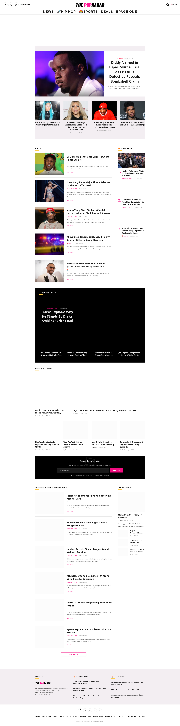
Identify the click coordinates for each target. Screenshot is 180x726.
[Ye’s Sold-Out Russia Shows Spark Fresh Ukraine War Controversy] (103, 343)
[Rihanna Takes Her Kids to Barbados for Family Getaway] (123, 552)
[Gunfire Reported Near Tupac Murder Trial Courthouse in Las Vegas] (104, 110)
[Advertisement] (90, 32)
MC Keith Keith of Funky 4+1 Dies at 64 (130, 516)
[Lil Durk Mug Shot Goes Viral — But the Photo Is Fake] (49, 164)
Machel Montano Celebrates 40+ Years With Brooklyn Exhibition (88, 577)
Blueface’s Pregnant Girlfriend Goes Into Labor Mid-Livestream (89, 689)
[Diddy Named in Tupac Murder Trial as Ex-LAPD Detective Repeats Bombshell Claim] (69, 74)
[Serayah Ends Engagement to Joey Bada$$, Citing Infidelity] (132, 430)
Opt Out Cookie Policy (127, 716)
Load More (73, 654)
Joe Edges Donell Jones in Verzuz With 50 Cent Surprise (129, 354)
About (37, 716)
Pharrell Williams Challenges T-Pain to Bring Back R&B (87, 524)
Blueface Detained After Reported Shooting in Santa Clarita (47, 444)
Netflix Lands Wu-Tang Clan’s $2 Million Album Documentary (49, 411)
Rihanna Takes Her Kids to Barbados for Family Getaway (137, 551)
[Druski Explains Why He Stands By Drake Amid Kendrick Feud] (109, 315)
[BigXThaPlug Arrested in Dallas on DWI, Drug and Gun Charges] (109, 390)
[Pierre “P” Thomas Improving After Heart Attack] (49, 610)
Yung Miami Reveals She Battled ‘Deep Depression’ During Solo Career (133, 230)
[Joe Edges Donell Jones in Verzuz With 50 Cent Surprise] (129, 343)
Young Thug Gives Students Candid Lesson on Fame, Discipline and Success (88, 212)
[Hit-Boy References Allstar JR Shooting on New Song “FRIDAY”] (131, 160)
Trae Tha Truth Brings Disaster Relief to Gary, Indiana (73, 444)
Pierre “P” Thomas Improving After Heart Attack (89, 604)
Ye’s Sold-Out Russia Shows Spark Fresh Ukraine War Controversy (103, 354)
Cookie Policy (110, 716)
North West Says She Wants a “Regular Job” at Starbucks (47, 123)
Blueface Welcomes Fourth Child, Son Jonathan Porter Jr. (132, 123)
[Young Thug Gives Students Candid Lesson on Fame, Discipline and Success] (49, 218)
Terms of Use (98, 716)
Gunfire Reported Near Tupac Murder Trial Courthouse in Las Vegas (104, 125)
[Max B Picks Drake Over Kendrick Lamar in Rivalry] (104, 430)
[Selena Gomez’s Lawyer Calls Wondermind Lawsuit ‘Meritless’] (123, 542)
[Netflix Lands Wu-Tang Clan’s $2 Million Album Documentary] (52, 390)
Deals (107, 11)
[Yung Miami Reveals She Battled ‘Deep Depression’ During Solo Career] (131, 218)
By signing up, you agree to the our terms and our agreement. (91, 475)
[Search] (168, 5)
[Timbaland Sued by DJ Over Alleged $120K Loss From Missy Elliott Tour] (49, 271)
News (48, 11)
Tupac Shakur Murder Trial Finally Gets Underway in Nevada (86, 682)
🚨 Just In (70, 243)
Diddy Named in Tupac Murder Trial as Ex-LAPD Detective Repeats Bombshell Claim (124, 72)
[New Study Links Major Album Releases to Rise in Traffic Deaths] (49, 191)
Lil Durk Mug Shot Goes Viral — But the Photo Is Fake (88, 158)
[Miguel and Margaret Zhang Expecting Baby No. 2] (123, 533)
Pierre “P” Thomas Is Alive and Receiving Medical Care (89, 497)
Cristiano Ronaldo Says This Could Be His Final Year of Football (127, 684)
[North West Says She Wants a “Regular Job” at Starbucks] (47, 110)
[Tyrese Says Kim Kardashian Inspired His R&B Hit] (49, 637)
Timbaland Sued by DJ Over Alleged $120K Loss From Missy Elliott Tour (86, 265)
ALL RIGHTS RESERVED (97, 721)
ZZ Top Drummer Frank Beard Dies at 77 (125, 690)
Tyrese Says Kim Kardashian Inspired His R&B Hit (89, 631)
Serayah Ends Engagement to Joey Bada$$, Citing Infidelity (131, 444)
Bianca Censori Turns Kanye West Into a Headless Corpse (87, 697)
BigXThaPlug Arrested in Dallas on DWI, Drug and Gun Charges (104, 410)
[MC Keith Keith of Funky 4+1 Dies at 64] (131, 502)
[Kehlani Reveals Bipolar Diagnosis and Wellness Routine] (49, 557)
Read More (70, 172)
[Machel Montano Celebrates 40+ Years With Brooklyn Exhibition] (49, 583)
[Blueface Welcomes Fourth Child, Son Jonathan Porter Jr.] (132, 110)
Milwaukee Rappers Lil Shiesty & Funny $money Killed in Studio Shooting (88, 238)
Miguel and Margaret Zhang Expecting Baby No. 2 (137, 532)
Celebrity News (72, 216)
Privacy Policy (99, 475)
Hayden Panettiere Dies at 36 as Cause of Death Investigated (127, 696)
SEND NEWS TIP (25, 5)
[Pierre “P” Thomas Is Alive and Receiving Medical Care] (49, 503)
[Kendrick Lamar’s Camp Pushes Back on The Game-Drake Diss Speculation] (77, 343)
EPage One (126, 11)
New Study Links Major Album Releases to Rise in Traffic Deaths (88, 184)
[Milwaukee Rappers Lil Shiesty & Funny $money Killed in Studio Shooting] (49, 244)
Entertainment (72, 188)
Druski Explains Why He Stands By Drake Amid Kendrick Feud (57, 316)
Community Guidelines (82, 716)
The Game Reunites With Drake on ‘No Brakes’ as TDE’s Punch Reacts (50, 354)
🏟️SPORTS (88, 11)
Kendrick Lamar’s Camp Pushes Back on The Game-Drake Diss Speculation (77, 354)
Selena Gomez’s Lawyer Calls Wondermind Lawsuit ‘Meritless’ (137, 541)
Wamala (43, 128)
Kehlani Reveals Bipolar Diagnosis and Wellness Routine (88, 551)
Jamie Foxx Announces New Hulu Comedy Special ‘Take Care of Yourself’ (133, 202)
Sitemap (141, 716)
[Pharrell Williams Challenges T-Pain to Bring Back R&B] (49, 530)
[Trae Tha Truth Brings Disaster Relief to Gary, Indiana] (75, 430)
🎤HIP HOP (66, 11)
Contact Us (46, 716)
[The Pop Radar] (90, 4)
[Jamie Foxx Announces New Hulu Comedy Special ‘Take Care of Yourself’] (131, 189)
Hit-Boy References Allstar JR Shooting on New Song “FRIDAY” (133, 173)
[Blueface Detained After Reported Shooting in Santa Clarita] (47, 430)
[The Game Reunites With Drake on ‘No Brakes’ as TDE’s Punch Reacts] (50, 343)
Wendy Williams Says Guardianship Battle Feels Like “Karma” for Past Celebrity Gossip (76, 126)
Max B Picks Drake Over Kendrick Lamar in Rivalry (103, 443)
